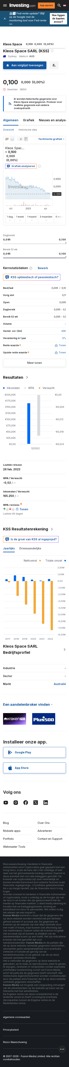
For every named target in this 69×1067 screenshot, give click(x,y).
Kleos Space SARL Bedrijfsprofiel (20, 649)
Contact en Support (50, 838)
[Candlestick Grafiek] (7, 139)
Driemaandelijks (30, 548)
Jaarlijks (9, 548)
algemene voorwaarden (16, 1017)
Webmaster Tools (14, 846)
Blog (6, 822)
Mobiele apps (12, 830)
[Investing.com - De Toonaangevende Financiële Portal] (22, 5)
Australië (60, 684)
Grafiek (28, 120)
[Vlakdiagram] (12, 139)
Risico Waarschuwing (15, 1042)
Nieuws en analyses (54, 120)
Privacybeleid (11, 1029)
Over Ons (44, 822)
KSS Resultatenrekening (25, 529)
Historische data (28, 129)
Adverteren (45, 830)
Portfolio (8, 838)
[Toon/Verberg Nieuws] (26, 139)
